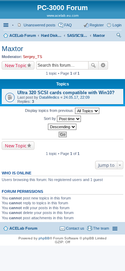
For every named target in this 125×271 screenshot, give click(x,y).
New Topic (15, 65)
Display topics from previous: (50, 110)
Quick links (6, 25)
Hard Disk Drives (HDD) (51, 35)
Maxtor (99, 35)
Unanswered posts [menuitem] (40, 25)
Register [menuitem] (97, 25)
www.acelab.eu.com (62, 15)
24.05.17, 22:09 (77, 97)
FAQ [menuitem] (68, 25)
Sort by (50, 118)
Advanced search (103, 65)
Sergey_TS (32, 57)
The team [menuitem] (101, 228)
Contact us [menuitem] (75, 228)
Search (93, 65)
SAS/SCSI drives (77, 35)
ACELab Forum (22, 35)
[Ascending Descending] (62, 127)
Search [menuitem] (119, 36)
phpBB (44, 238)
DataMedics (49, 97)
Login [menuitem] (117, 25)
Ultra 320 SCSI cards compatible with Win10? (66, 92)
